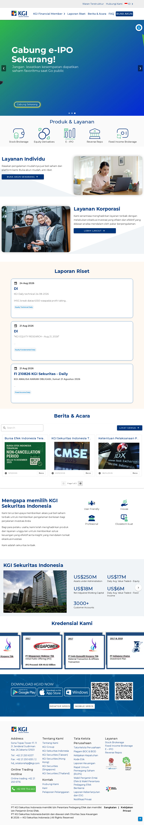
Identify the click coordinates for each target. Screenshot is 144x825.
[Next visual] (138, 587)
